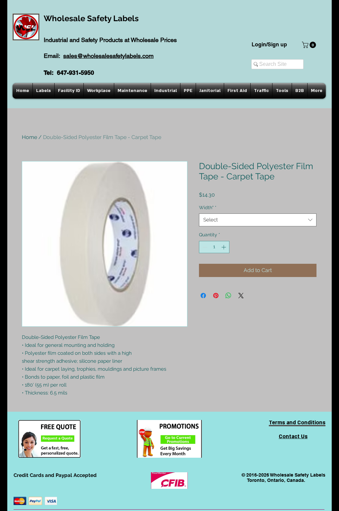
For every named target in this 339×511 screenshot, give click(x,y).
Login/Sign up (269, 44)
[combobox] (257, 219)
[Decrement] (204, 247)
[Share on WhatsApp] (228, 296)
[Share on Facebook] (203, 296)
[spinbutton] (214, 247)
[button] (309, 45)
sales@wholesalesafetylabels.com (108, 55)
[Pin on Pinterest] (216, 296)
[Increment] (224, 247)
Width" (208, 207)
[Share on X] (241, 296)
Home (29, 137)
